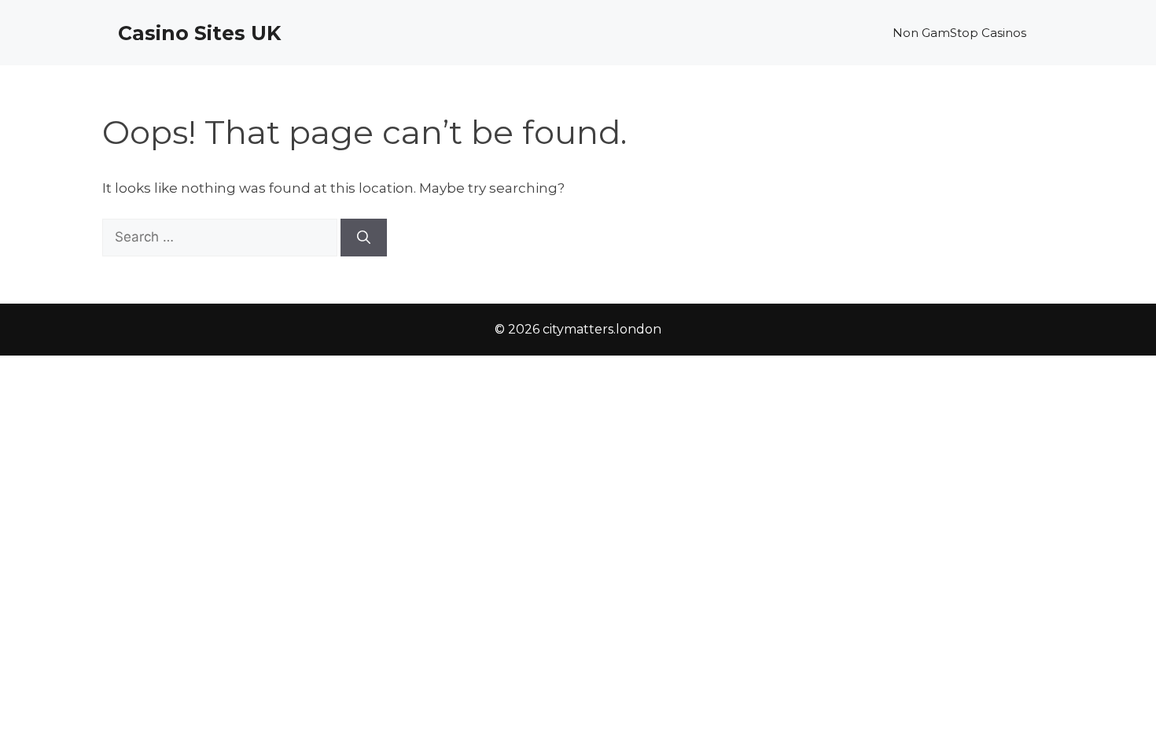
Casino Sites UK (199, 33)
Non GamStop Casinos (959, 32)
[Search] (364, 237)
